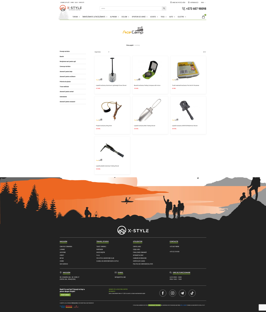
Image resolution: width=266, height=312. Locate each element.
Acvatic (153, 17)
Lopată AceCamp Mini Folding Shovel (144, 125)
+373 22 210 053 (174, 251)
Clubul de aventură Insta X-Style (107, 261)
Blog (76, 2)
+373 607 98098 (174, 246)
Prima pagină (129, 45)
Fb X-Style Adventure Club (105, 258)
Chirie (72, 2)
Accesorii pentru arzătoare (67, 76)
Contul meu (137, 246)
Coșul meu (136, 249)
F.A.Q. (98, 255)
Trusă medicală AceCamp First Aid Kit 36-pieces (185, 85)
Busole (62, 56)
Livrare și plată (64, 2)
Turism (75, 17)
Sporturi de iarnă (138, 17)
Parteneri (99, 249)
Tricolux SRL (74, 303)
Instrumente (63, 96)
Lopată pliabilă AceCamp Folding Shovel (107, 166)
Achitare (63, 252)
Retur (61, 258)
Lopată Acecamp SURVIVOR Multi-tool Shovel (184, 125)
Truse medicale (64, 86)
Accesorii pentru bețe (66, 71)
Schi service (64, 264)
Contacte (81, 2)
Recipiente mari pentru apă (68, 61)
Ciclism (124, 17)
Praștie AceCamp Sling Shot (104, 125)
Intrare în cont (138, 255)
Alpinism (113, 17)
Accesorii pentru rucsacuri (67, 101)
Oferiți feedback (65, 295)
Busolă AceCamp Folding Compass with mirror (147, 85)
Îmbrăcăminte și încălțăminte (94, 17)
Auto (171, 17)
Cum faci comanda (66, 246)
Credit (62, 255)
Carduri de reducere (140, 258)
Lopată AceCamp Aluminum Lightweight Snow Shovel (111, 85)
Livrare (62, 249)
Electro (181, 17)
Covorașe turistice (65, 66)
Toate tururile (101, 246)
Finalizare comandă (140, 252)
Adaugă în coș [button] (127, 58)
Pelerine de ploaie (65, 81)
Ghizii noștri (100, 252)
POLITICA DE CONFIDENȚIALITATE (143, 264)
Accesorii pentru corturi (67, 91)
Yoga (162, 17)
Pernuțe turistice (65, 51)
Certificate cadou (139, 261)
